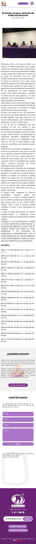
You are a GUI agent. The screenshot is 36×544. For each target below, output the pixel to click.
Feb (9, 268)
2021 (2, 279)
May (18, 250)
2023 (2, 268)
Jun (21, 250)
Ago (27, 250)
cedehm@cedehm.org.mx (18, 509)
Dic (5, 258)
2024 (2, 262)
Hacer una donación (18, 385)
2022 (2, 274)
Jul (24, 262)
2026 (2, 250)
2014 (2, 321)
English (23, 3)
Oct (33, 256)
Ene (6, 256)
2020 (2, 285)
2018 (2, 297)
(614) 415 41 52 (14, 457)
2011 (2, 339)
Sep (30, 262)
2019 (2, 291)
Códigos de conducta (18, 530)
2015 (2, 315)
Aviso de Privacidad (17, 526)
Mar (12, 250)
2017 (2, 303)
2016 (2, 309)
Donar (27, 518)
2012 (2, 333)
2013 (2, 327)
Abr (15, 250)
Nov (2, 258)
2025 (2, 256)
